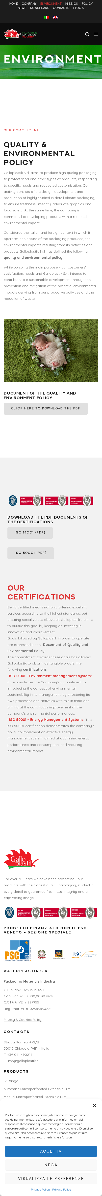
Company (29, 3)
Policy (87, 3)
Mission (71, 3)
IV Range (11, 1081)
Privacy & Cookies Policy (23, 1020)
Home (13, 3)
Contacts (61, 8)
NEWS (22, 8)
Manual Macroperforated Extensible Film (35, 1097)
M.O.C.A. (78, 8)
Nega (51, 1165)
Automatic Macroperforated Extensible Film (37, 1089)
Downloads (39, 8)
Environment (51, 3)
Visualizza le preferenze (51, 1178)
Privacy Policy (40, 1189)
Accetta (51, 1151)
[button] (94, 1105)
